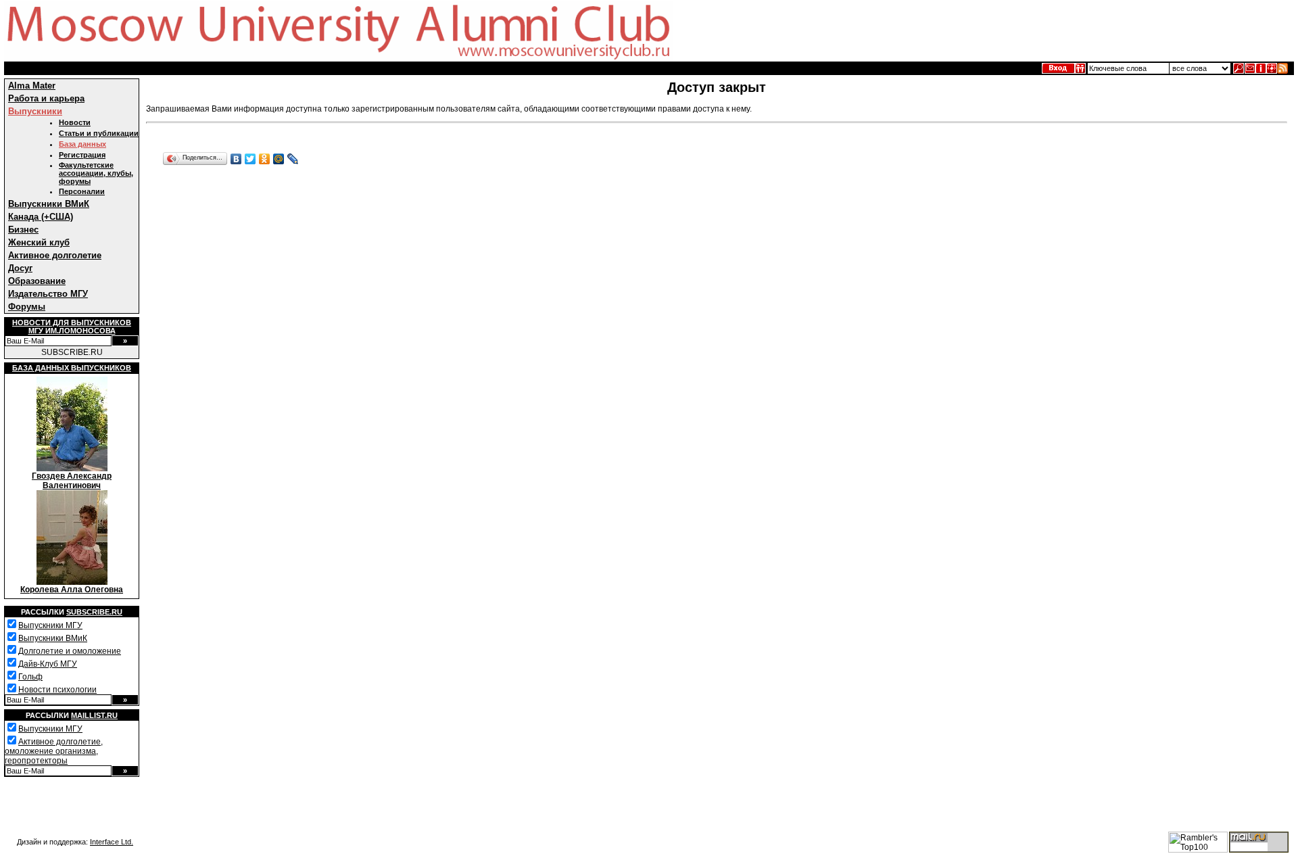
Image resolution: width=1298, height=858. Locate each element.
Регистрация (82, 155)
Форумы (26, 307)
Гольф (30, 677)
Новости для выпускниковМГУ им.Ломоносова (71, 326)
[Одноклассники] (265, 159)
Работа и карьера (46, 98)
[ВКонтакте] (236, 159)
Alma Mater (31, 85)
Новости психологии (57, 689)
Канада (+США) (40, 217)
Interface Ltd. (111, 842)
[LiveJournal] (293, 159)
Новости (75, 122)
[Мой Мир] (279, 159)
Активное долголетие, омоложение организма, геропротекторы (54, 751)
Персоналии (82, 191)
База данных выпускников (71, 368)
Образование (37, 281)
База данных (82, 144)
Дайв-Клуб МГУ (47, 664)
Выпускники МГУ (50, 625)
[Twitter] (250, 159)
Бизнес (23, 229)
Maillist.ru (94, 715)
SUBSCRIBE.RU (72, 352)
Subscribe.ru (94, 612)
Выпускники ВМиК (48, 204)
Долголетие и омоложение (69, 651)
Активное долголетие (54, 255)
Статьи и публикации (99, 133)
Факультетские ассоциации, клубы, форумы (96, 173)
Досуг (20, 268)
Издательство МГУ (48, 294)
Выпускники (35, 111)
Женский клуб (39, 242)
